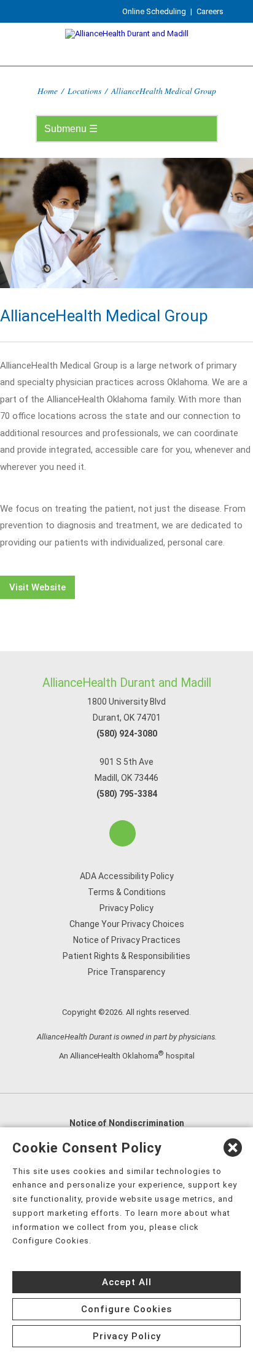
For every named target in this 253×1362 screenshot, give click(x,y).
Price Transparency (126, 972)
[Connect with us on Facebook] (122, 833)
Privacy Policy (126, 908)
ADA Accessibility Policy (127, 876)
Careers (210, 11)
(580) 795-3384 (126, 794)
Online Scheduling (154, 11)
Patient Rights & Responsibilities (126, 956)
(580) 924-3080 (126, 733)
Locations (84, 90)
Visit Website (37, 587)
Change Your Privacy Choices (126, 924)
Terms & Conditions (127, 892)
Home (47, 90)
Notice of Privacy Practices (127, 940)
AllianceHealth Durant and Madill (126, 683)
